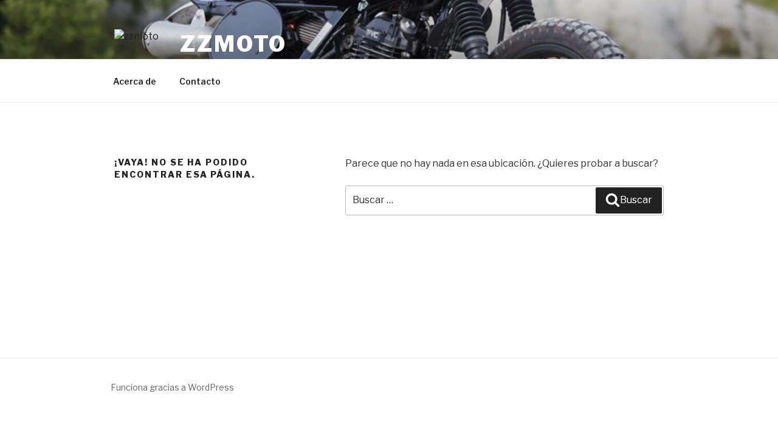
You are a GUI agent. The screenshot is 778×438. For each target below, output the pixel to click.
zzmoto (233, 43)
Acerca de (134, 81)
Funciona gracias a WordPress (172, 387)
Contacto (200, 81)
